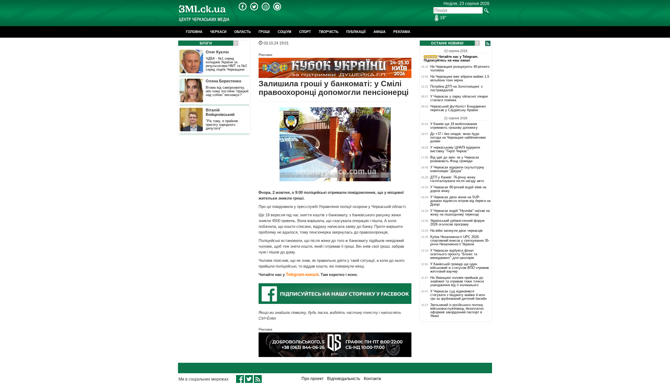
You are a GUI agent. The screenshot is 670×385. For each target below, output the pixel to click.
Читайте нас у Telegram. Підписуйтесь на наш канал (451, 58)
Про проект (312, 378)
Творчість (328, 32)
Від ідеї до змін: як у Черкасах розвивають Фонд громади (454, 159)
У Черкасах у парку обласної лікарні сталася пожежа (459, 98)
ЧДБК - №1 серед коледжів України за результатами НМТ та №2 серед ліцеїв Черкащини (226, 64)
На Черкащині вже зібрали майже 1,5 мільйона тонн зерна (459, 78)
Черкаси (218, 32)
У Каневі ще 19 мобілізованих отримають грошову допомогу (454, 125)
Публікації (356, 32)
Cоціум (284, 32)
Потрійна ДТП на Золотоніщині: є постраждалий (456, 88)
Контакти (372, 378)
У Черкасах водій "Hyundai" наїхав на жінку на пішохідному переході (460, 212)
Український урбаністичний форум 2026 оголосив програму (457, 222)
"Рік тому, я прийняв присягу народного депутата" (222, 124)
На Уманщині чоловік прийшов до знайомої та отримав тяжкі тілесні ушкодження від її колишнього (457, 281)
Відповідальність (343, 378)
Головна (194, 32)
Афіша (379, 32)
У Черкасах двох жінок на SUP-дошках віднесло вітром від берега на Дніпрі (460, 200)
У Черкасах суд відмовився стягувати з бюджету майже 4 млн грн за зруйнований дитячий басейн (458, 295)
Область (242, 32)
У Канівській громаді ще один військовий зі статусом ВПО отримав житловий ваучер (459, 267)
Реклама (401, 32)
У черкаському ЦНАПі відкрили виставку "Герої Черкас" (455, 149)
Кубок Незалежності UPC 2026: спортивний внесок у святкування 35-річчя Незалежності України (459, 240)
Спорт (305, 32)
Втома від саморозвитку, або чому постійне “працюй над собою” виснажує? (227, 91)
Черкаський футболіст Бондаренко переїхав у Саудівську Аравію (458, 108)
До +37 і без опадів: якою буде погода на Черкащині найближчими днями (458, 137)
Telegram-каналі (302, 274)
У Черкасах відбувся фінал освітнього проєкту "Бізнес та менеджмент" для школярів (453, 254)
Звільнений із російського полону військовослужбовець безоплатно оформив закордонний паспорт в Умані (457, 310)
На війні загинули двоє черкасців (456, 231)
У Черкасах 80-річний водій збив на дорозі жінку (458, 189)
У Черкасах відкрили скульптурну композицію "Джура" (457, 169)
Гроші (264, 32)
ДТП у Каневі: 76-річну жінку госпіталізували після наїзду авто (457, 179)
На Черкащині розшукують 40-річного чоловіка (459, 68)
